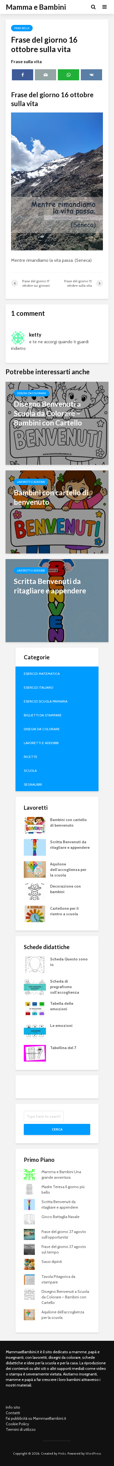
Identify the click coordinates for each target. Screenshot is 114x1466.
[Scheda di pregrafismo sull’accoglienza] (35, 986)
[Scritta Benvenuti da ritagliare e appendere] (57, 600)
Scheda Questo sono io (69, 962)
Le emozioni (61, 1025)
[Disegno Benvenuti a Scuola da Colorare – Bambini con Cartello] (57, 423)
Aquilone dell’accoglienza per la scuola (68, 870)
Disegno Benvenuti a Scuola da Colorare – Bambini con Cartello (65, 1297)
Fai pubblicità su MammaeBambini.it (36, 1418)
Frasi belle (22, 28)
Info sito (13, 1407)
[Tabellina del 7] (35, 1052)
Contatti (13, 1412)
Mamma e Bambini (36, 6)
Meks (62, 1453)
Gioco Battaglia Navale (60, 1216)
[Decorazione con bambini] (35, 891)
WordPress (93, 1453)
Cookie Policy (17, 1423)
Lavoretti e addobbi (31, 482)
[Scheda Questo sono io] (35, 964)
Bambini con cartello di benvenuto (68, 822)
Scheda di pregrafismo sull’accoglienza (64, 987)
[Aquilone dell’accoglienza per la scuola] (35, 869)
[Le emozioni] (35, 1030)
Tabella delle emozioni (61, 1006)
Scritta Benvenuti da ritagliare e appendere (70, 844)
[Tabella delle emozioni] (35, 1008)
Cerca (57, 1129)
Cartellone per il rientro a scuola (64, 911)
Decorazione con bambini (65, 889)
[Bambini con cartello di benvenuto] (57, 511)
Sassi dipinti (52, 1261)
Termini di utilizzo (21, 1429)
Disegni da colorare (31, 393)
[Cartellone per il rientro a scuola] (35, 913)
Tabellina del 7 (63, 1047)
